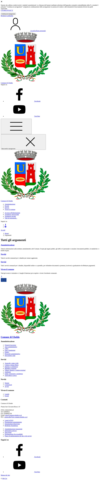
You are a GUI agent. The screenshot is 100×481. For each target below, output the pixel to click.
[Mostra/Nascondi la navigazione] (16, 126)
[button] (10, 204)
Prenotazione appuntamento (13, 422)
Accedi (3, 230)
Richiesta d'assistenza (11, 425)
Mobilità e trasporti (10, 368)
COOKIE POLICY (7, 10)
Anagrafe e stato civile (11, 363)
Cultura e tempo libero (11, 365)
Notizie (7, 383)
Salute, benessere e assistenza (14, 374)
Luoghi (7, 394)
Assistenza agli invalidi (12, 214)
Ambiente (8, 372)
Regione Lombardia (7, 16)
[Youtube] (5, 227)
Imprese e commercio (11, 367)
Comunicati (8, 385)
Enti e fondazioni (10, 350)
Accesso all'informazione (12, 213)
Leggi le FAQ (9, 420)
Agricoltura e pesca (11, 375)
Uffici (6, 348)
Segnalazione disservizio (12, 424)
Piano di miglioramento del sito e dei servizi (18, 436)
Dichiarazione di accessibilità (14, 434)
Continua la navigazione (8, 14)
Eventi (7, 396)
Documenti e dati (10, 355)
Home (6, 233)
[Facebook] (5, 225)
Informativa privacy (11, 431)
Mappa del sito (5, 475)
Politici (7, 352)
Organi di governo (10, 345)
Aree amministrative (11, 347)
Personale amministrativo (12, 354)
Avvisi (7, 386)
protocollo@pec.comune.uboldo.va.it (15, 417)
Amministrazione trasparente (13, 429)
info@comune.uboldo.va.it (13, 415)
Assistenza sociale (10, 216)
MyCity (4, 478)
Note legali (8, 432)
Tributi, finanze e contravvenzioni (15, 370)
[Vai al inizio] (1, 277)
